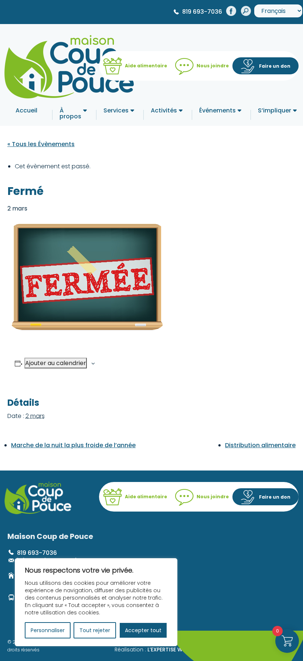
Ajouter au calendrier (55, 363)
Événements (217, 111)
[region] (96, 602)
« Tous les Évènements (41, 144)
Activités (164, 111)
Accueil (26, 111)
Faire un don (274, 66)
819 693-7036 (202, 11)
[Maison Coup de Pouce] (69, 65)
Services (116, 111)
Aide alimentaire (146, 66)
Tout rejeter (94, 630)
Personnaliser (48, 630)
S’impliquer (274, 111)
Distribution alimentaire (260, 445)
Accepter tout (143, 630)
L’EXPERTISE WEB (167, 649)
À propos (70, 114)
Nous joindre (213, 66)
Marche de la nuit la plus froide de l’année (73, 445)
